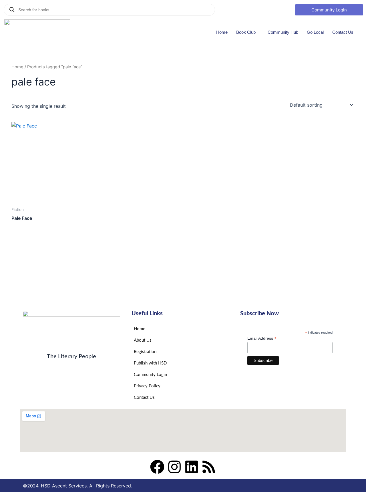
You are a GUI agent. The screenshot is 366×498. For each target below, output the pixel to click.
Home (222, 32)
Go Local (315, 32)
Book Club (246, 32)
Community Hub (283, 32)
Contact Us (342, 32)
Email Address (262, 338)
